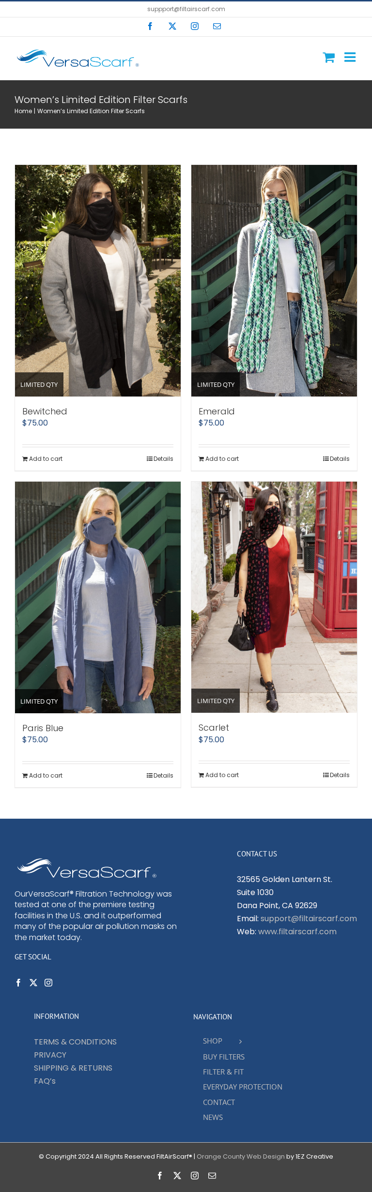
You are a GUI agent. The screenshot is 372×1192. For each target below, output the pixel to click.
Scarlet (214, 727)
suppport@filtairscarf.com (186, 9)
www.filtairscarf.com (297, 931)
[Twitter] (33, 982)
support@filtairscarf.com (309, 918)
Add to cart (45, 459)
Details (163, 459)
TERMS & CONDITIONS (75, 1041)
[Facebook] (18, 982)
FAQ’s (45, 1081)
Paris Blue (42, 728)
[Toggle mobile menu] (350, 56)
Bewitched (44, 411)
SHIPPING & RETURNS (73, 1068)
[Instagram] (48, 982)
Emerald (217, 411)
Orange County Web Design (241, 1156)
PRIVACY (50, 1054)
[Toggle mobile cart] (329, 56)
